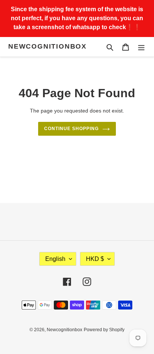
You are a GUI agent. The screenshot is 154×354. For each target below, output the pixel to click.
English (55, 259)
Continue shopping (71, 128)
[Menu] (141, 47)
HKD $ (95, 259)
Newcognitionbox (47, 46)
